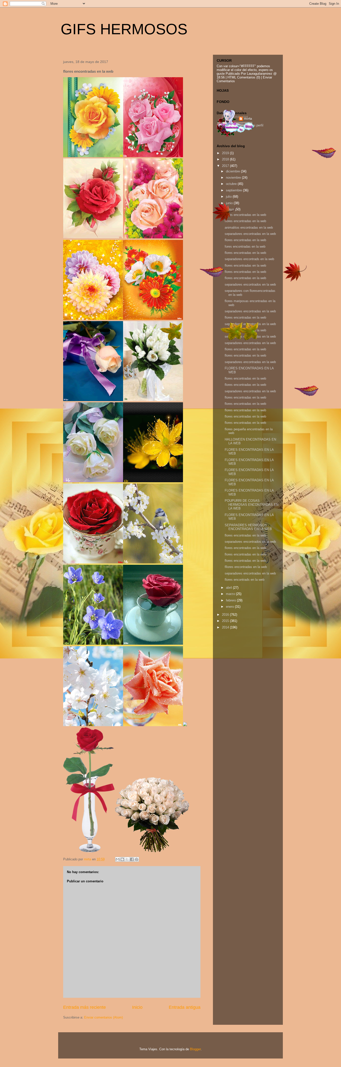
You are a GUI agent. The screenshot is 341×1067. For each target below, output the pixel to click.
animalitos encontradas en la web (249, 227)
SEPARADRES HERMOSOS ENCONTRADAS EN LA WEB (248, 527)
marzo (231, 594)
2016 (226, 614)
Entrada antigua (184, 1007)
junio (230, 203)
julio (229, 196)
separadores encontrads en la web (249, 259)
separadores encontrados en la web (250, 284)
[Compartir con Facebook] (131, 859)
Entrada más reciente (84, 1007)
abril (229, 587)
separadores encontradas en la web (250, 234)
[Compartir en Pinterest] (136, 859)
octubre (232, 184)
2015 (226, 621)
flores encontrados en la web (245, 548)
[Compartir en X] (127, 859)
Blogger (195, 1049)
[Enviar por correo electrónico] (117, 859)
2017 (226, 166)
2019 (226, 153)
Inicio (137, 1007)
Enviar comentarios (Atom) (103, 1017)
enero (230, 606)
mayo (230, 209)
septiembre (234, 190)
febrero (231, 600)
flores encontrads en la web (244, 579)
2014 (226, 627)
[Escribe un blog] (122, 859)
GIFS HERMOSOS (124, 29)
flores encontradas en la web (245, 215)
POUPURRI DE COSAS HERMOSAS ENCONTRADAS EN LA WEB (251, 504)
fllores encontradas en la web (246, 567)
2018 (226, 159)
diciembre (233, 171)
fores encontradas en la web (245, 246)
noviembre (234, 177)
